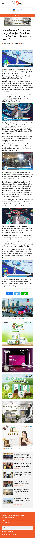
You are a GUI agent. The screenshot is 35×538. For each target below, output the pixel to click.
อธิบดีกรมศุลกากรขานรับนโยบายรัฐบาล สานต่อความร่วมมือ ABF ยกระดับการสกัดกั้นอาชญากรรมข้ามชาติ (22, 455)
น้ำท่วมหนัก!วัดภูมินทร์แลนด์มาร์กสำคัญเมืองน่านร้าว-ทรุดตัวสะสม (21, 482)
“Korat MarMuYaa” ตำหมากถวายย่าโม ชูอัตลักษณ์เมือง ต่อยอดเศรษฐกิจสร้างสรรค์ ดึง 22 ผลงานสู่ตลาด (22, 464)
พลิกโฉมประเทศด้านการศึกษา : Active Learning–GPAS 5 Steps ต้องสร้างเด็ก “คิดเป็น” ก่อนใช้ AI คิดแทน (22, 474)
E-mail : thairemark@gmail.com (13, 515)
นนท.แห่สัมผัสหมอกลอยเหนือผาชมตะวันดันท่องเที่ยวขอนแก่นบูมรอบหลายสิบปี (22, 491)
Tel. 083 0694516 (8, 518)
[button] (17, 21)
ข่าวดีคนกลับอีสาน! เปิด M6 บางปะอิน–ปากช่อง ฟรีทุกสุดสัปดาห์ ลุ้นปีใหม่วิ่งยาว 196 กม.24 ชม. (23, 500)
